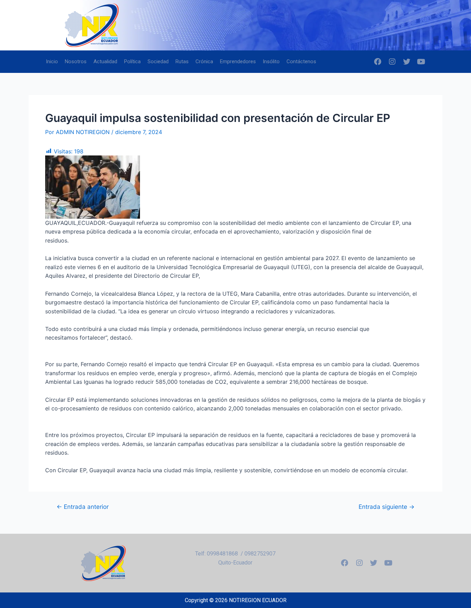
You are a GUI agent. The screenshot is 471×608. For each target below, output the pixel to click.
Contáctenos (301, 61)
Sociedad (158, 61)
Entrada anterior (83, 507)
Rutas (182, 61)
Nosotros (76, 61)
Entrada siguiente (386, 507)
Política (132, 61)
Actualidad (105, 61)
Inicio (52, 61)
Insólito (271, 61)
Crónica (204, 61)
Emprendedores (238, 61)
